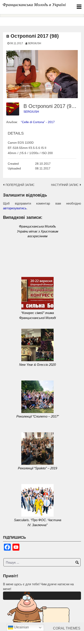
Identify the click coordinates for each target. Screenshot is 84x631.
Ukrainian (21, 627)
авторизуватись (14, 208)
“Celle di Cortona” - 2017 (38, 122)
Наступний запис (64, 185)
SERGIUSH (34, 43)
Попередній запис (20, 185)
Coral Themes (66, 628)
